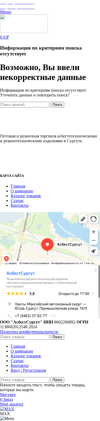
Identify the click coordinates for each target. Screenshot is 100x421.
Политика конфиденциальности (29, 331)
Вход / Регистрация (28, 370)
